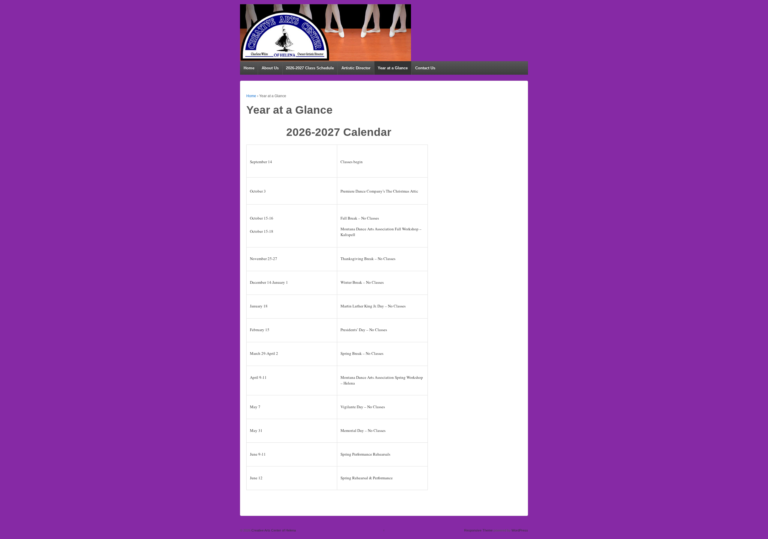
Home (249, 68)
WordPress (520, 530)
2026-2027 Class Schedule (310, 68)
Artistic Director (355, 68)
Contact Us (425, 68)
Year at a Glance (393, 68)
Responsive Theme (478, 530)
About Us (270, 68)
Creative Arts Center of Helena (273, 530)
